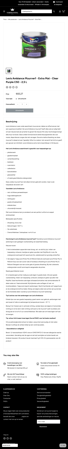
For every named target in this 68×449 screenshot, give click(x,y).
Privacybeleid (41, 398)
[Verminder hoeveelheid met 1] (17, 104)
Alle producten (12, 19)
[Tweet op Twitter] (13, 87)
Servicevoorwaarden (44, 392)
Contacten (6, 398)
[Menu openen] (4, 11)
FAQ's (5, 401)
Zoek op (6, 392)
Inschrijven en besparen (58, 3)
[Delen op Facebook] (7, 87)
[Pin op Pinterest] (10, 87)
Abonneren (43, 427)
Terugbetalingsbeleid (44, 395)
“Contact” (18, 416)
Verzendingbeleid (43, 401)
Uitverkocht (20, 110)
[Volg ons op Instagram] (11, 438)
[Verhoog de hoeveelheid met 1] (26, 104)
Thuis (4, 19)
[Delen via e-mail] (16, 87)
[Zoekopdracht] (54, 11)
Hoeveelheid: (10, 104)
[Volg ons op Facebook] (4, 438)
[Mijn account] (60, 11)
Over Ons (6, 395)
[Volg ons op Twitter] (7, 438)
